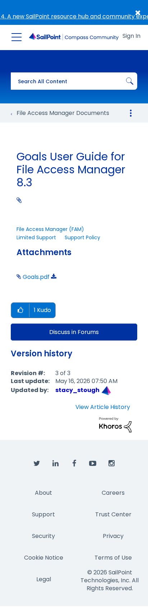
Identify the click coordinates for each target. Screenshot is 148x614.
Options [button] (130, 113)
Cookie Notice (43, 557)
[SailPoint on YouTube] (92, 464)
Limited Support (36, 237)
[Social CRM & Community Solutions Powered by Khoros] (115, 424)
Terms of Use (113, 557)
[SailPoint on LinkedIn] (55, 464)
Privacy (113, 536)
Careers (113, 493)
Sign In (131, 36)
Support (43, 514)
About (43, 493)
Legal (43, 579)
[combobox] (74, 81)
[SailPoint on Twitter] (36, 464)
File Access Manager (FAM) (50, 229)
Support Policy (82, 237)
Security (43, 536)
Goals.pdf (36, 277)
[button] (20, 310)
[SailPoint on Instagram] (111, 464)
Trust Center (113, 514)
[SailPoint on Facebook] (74, 464)
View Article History (102, 407)
